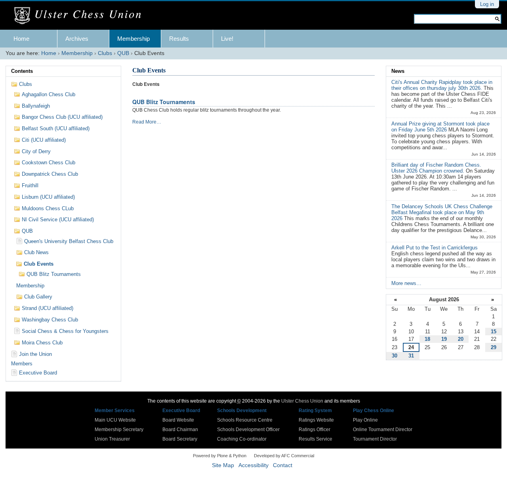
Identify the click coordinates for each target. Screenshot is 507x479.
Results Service (315, 439)
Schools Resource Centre (245, 420)
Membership (133, 38)
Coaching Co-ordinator (242, 439)
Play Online (365, 420)
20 (460, 339)
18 (427, 339)
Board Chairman (180, 429)
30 (394, 356)
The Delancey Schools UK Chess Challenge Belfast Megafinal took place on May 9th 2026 (441, 212)
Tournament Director (375, 439)
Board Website (178, 420)
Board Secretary (179, 439)
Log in (487, 4)
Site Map (223, 465)
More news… (406, 283)
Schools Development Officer (248, 429)
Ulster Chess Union (302, 401)
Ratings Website (316, 420)
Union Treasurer (112, 439)
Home (21, 38)
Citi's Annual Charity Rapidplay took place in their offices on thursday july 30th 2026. (441, 85)
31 (411, 356)
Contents (22, 71)
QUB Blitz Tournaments (163, 102)
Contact (282, 465)
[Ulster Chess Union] (81, 16)
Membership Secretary (119, 429)
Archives (76, 38)
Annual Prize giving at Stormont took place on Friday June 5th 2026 (440, 127)
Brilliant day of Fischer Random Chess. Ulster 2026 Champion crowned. (436, 168)
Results (179, 38)
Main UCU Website (115, 420)
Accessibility (253, 465)
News (397, 71)
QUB (123, 53)
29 (493, 347)
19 (444, 339)
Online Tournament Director (382, 429)
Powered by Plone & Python (219, 455)
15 (493, 332)
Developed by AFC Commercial (284, 455)
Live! (227, 38)
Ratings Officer (314, 429)
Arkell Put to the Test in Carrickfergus (434, 248)
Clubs (105, 53)
